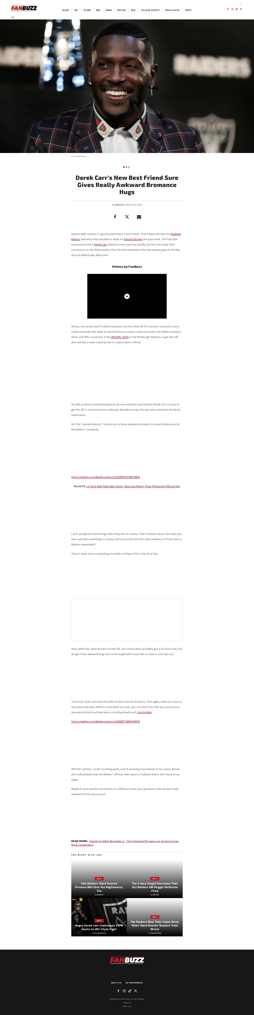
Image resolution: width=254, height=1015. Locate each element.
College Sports (150, 10)
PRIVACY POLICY (127, 1006)
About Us (116, 982)
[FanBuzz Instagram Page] (232, 9)
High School (172, 10)
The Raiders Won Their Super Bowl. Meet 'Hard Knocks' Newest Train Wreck (154, 925)
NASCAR (121, 10)
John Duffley (156, 933)
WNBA (109, 10)
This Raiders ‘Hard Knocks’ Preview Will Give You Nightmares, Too (99, 887)
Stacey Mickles (100, 933)
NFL (76, 10)
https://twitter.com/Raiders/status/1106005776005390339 (105, 721)
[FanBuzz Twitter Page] (241, 9)
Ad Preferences (134, 982)
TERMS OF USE (127, 1003)
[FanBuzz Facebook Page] (228, 9)
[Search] (241, 4)
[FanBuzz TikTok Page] (236, 9)
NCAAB (87, 10)
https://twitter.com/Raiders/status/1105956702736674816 (105, 477)
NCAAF (65, 10)
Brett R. (119, 204)
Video (188, 10)
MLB (133, 10)
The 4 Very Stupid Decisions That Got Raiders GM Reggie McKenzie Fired (155, 887)
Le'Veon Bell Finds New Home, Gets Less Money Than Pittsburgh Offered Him (133, 486)
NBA (98, 10)
